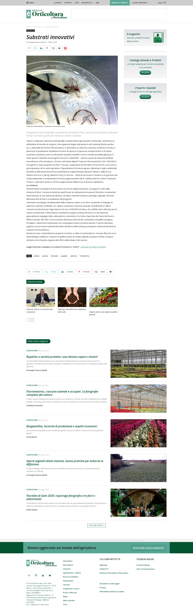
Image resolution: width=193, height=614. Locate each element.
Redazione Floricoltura (35, 405)
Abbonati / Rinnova (120, 3)
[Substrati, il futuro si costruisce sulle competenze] (40, 297)
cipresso (45, 256)
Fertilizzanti (68, 581)
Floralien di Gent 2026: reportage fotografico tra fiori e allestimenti (60, 497)
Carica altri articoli (95, 525)
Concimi (66, 584)
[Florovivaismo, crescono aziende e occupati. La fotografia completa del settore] (138, 405)
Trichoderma (84, 256)
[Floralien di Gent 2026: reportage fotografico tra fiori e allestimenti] (138, 509)
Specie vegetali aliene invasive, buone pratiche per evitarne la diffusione (64, 462)
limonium (54, 256)
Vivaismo (67, 569)
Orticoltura (67, 561)
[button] (162, 3)
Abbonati (103, 565)
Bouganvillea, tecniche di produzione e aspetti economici (61, 426)
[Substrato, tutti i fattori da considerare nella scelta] (72, 297)
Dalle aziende (69, 600)
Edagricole (86, 3)
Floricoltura (37, 27)
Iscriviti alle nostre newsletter (148, 547)
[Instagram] (36, 575)
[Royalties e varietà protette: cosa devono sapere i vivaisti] (138, 370)
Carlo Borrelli (32, 437)
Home (28, 27)
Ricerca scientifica (70, 577)
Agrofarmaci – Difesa (72, 573)
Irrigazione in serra (71, 588)
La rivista (58, 3)
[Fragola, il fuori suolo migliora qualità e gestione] (103, 297)
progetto (64, 256)
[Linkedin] (43, 575)
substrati (73, 256)
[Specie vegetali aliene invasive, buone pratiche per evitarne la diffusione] (138, 475)
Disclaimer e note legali (109, 583)
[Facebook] (29, 575)
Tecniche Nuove (143, 565)
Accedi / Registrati (139, 3)
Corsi (77, 3)
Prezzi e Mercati (70, 592)
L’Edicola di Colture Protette (93, 247)
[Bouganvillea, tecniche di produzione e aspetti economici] (138, 440)
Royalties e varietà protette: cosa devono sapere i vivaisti (62, 357)
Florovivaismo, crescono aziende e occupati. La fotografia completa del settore (62, 393)
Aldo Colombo (32, 510)
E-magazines (145, 38)
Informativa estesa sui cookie (112, 591)
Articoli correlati (35, 281)
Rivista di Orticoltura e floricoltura (114, 573)
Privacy (103, 587)
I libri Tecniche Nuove (145, 569)
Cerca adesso (145, 73)
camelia (36, 256)
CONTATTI (68, 3)
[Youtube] (50, 575)
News (65, 596)
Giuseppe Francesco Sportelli (37, 370)
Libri (97, 3)
